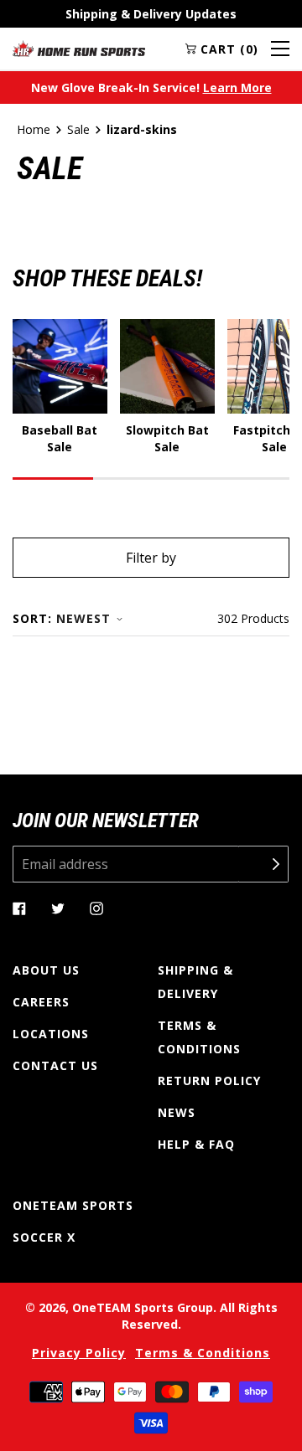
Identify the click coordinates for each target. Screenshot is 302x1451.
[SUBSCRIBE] (263, 864)
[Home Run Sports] (79, 48)
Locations (51, 1034)
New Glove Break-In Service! (151, 87)
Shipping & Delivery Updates (151, 14)
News (176, 1112)
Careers (41, 1002)
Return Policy (209, 1080)
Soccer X (44, 1237)
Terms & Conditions (199, 1037)
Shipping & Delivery (195, 981)
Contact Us (55, 1065)
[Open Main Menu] (280, 48)
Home (33, 129)
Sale (78, 129)
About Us (46, 970)
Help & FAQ (196, 1144)
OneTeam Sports (73, 1205)
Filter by (151, 557)
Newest (83, 618)
